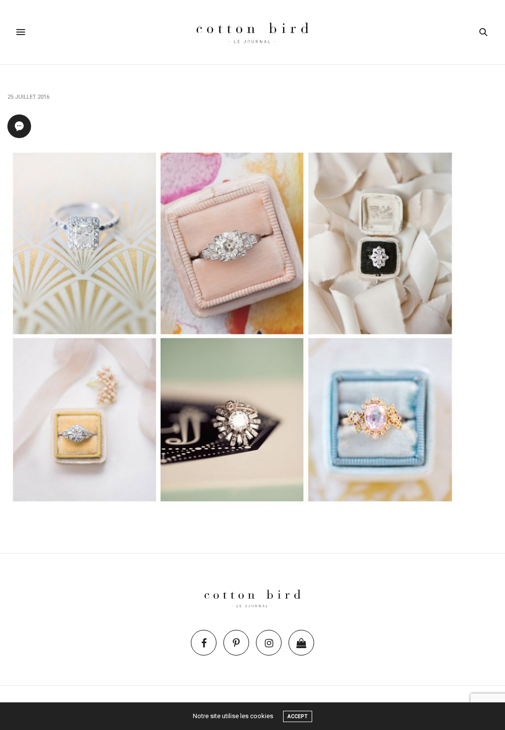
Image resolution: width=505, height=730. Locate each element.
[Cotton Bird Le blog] (252, 32)
